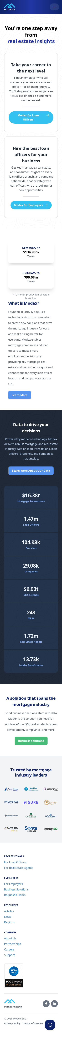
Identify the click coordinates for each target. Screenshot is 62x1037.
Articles (9, 911)
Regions (9, 922)
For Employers (13, 884)
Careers (9, 949)
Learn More (19, 395)
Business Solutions (31, 741)
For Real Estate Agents (18, 868)
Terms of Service (33, 1023)
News (7, 917)
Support (9, 955)
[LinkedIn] (54, 1003)
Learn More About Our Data (31, 471)
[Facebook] (46, 1003)
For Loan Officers (15, 862)
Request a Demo (15, 895)
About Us (10, 938)
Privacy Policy (12, 1023)
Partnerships (12, 944)
